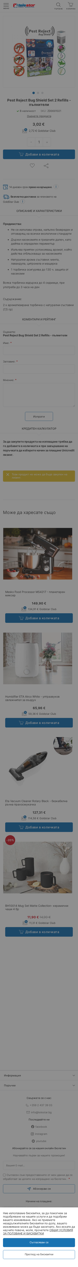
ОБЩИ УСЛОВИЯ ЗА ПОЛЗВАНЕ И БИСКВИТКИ (38, 1231)
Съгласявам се (39, 1242)
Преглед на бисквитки (39, 1254)
